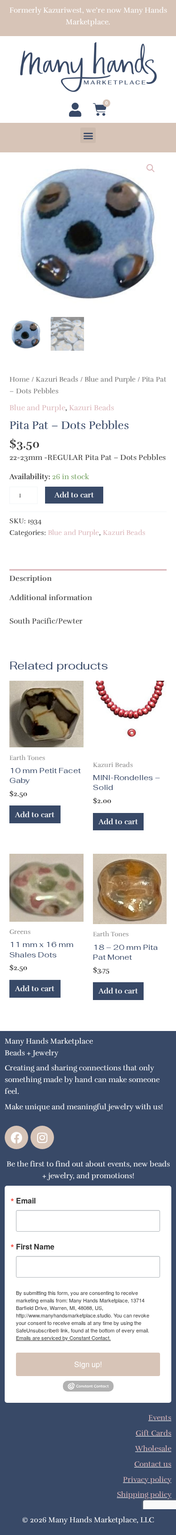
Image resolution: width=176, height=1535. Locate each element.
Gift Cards (153, 1433)
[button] (88, 135)
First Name (35, 1246)
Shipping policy (144, 1494)
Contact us (152, 1464)
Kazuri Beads (57, 379)
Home (19, 379)
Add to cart (74, 495)
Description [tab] (30, 578)
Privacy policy (147, 1479)
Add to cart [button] (34, 815)
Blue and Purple (110, 379)
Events (159, 1417)
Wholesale (153, 1448)
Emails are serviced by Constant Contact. (63, 1337)
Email (26, 1200)
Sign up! (88, 1364)
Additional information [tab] (50, 597)
